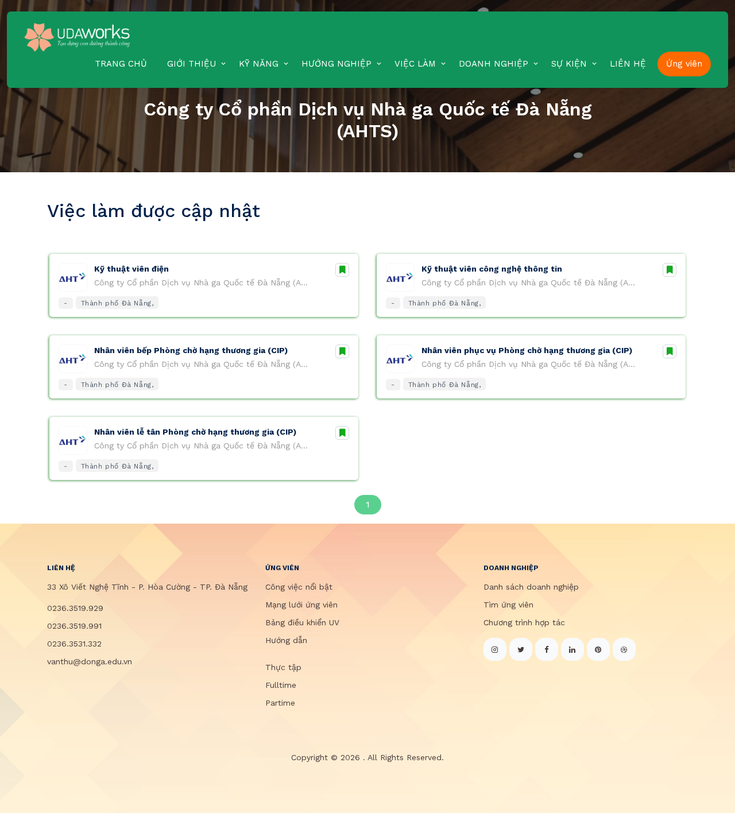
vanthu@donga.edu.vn (89, 661)
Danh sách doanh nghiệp (531, 586)
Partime (280, 702)
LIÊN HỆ (628, 64)
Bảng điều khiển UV (302, 622)
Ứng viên (684, 64)
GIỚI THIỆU (191, 64)
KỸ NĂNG (258, 64)
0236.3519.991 (74, 625)
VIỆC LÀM (415, 64)
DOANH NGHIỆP (493, 64)
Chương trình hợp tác (524, 622)
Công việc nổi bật (298, 586)
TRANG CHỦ (121, 64)
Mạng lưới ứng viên (301, 604)
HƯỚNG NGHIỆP (336, 64)
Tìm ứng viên (508, 604)
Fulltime (280, 685)
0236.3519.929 (75, 608)
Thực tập (283, 667)
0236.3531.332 (74, 643)
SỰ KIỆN (569, 64)
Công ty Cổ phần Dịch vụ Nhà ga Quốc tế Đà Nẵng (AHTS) (203, 282)
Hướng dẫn (286, 640)
